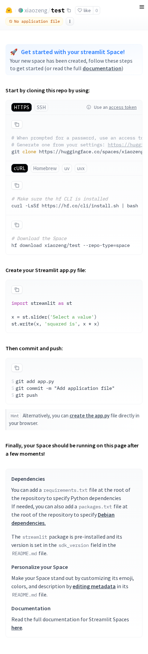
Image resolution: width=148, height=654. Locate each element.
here (16, 627)
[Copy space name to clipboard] (69, 10)
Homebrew (45, 168)
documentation (102, 68)
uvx (81, 168)
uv (67, 168)
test (58, 10)
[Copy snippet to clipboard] (16, 124)
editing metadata (94, 586)
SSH (41, 107)
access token (123, 107)
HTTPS (21, 107)
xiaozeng (35, 10)
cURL (19, 168)
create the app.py (89, 415)
